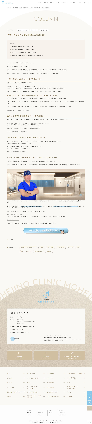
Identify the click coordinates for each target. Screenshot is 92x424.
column (72, 2)
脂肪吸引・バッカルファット (28, 248)
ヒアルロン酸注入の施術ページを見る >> (17, 152)
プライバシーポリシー (45, 421)
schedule (61, 412)
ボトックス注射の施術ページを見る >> (17, 132)
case (57, 2)
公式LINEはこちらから (13, 220)
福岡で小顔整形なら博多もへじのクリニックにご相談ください (27, 55)
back (11, 239)
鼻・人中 (70, 248)
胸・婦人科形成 (38, 251)
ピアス (41, 248)
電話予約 (89, 403)
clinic (39, 2)
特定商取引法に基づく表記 (57, 421)
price (51, 2)
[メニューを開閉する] (89, 2)
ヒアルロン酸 (44, 30)
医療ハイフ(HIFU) (22, 30)
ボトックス (34, 30)
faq (50, 415)
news (79, 2)
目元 (78, 248)
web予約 (89, 394)
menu (46, 2)
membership (62, 415)
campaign (64, 2)
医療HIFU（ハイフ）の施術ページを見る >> (18, 110)
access (51, 412)
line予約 (89, 399)
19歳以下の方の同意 (33, 421)
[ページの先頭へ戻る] (89, 421)
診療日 (89, 409)
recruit (61, 410)
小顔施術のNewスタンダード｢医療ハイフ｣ (22, 46)
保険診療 (49, 251)
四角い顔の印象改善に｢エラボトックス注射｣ (23, 49)
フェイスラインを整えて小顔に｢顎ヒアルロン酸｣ (24, 52)
